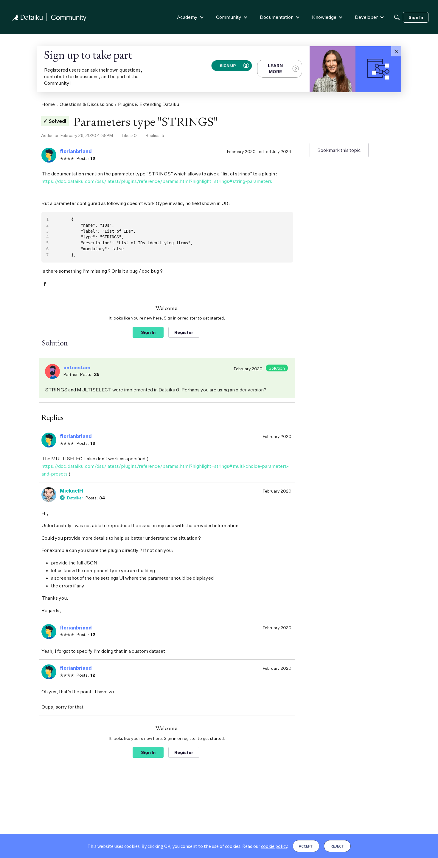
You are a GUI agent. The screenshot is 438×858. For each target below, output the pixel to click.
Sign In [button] (148, 332)
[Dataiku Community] (49, 17)
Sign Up (227, 65)
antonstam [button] (76, 368)
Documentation (276, 17)
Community (228, 17)
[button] (396, 51)
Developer (366, 17)
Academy (187, 17)
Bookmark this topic (339, 150)
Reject (337, 846)
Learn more (275, 68)
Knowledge (324, 17)
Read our (264, 846)
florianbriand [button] (76, 151)
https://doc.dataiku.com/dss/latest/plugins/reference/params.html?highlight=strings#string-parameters (156, 181)
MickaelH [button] (71, 491)
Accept (306, 846)
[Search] (397, 17)
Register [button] (183, 332)
